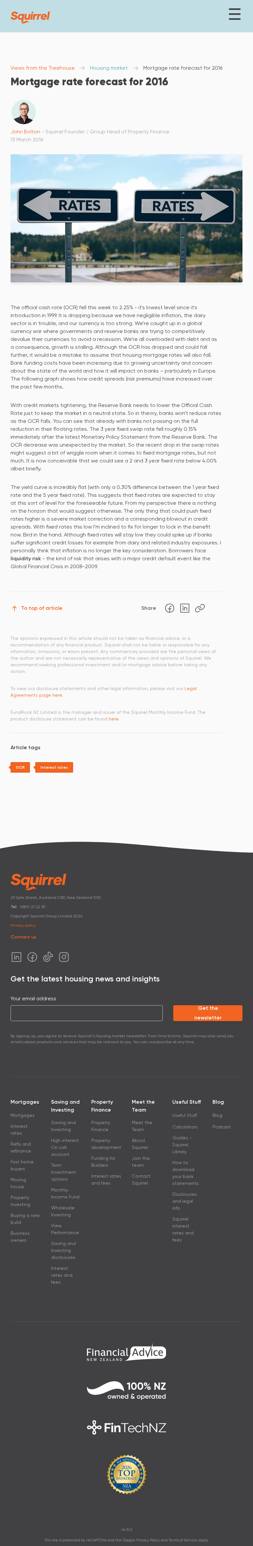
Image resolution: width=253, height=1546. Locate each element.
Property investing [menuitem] (20, 1201)
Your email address (33, 998)
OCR (20, 767)
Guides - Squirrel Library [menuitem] (182, 1144)
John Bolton (25, 132)
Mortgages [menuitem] (23, 1115)
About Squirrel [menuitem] (140, 1144)
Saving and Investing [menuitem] (63, 1126)
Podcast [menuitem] (221, 1126)
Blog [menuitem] (217, 1115)
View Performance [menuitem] (65, 1229)
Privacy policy (23, 925)
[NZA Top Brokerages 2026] (126, 1474)
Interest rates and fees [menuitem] (61, 1275)
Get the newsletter (208, 1013)
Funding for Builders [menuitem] (103, 1162)
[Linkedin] (184, 608)
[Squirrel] (30, 17)
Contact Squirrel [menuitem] (141, 1179)
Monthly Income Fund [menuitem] (65, 1193)
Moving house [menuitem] (18, 1183)
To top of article (41, 608)
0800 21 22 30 (33, 906)
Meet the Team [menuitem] (142, 1126)
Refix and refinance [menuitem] (21, 1147)
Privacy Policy (148, 1540)
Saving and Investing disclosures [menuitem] (63, 1250)
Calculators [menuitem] (185, 1126)
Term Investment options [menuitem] (63, 1172)
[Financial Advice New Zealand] (126, 1352)
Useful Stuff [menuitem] (184, 1115)
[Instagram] (64, 957)
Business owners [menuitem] (20, 1237)
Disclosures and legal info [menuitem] (184, 1201)
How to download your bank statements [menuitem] (185, 1173)
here (114, 718)
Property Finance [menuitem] (100, 1126)
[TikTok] (48, 957)
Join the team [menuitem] (141, 1162)
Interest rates (54, 767)
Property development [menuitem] (106, 1144)
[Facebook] (169, 608)
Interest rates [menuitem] (19, 1129)
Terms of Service (183, 1540)
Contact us (23, 937)
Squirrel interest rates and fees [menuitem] (183, 1229)
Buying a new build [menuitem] (25, 1219)
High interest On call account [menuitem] (65, 1147)
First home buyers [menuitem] (22, 1165)
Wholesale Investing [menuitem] (62, 1211)
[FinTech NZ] (126, 1427)
